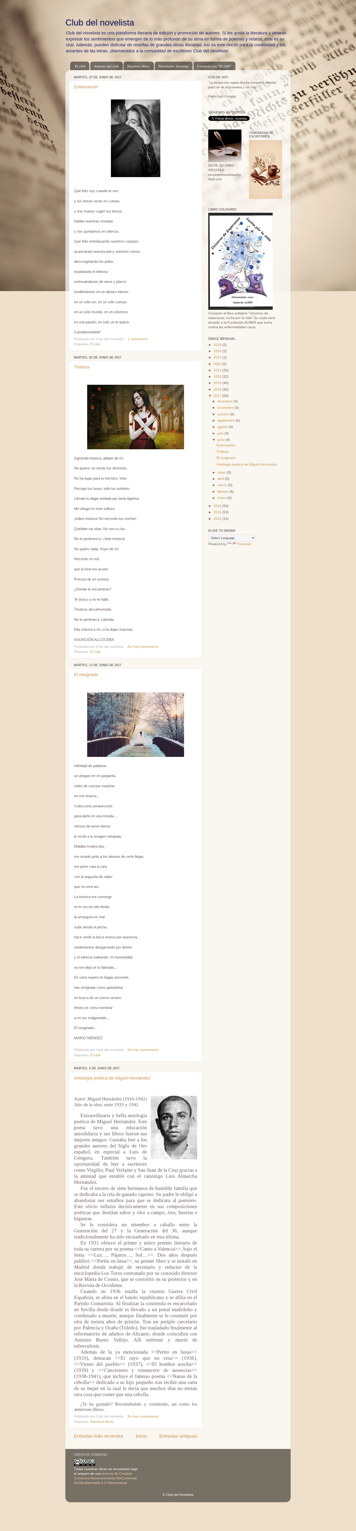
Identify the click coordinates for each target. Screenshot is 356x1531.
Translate (244, 544)
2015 (218, 512)
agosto (223, 427)
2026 (218, 345)
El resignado (86, 674)
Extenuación (86, 86)
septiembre (226, 420)
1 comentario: (139, 339)
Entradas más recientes (98, 1436)
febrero (223, 491)
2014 (218, 519)
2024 (218, 351)
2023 (218, 357)
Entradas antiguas (178, 1436)
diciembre (225, 401)
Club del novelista (99, 22)
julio (220, 433)
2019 (218, 383)
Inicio (141, 1436)
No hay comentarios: (144, 646)
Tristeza (81, 367)
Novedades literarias (173, 66)
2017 (218, 396)
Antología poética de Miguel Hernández (112, 1078)
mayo (222, 472)
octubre (223, 414)
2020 (218, 376)
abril (221, 479)
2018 (218, 389)
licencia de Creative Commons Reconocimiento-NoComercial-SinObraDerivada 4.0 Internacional (106, 1478)
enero (222, 498)
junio (221, 440)
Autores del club (106, 66)
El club (80, 66)
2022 (218, 364)
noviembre (226, 407)
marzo (222, 485)
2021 (218, 370)
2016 (218, 506)
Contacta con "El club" (214, 66)
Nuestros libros (138, 66)
